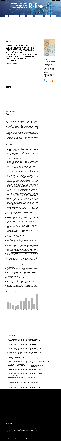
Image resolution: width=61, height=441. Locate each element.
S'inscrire (53, 0)
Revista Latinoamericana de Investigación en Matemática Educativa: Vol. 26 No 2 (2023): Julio (23, 356)
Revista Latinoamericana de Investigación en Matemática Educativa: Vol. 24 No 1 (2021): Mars (23, 340)
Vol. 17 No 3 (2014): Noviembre (10, 41)
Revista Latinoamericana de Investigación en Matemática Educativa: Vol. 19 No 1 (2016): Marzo (24, 348)
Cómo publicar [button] (29, 15)
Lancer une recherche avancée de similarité (22, 377)
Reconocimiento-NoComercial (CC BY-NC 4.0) (13, 440)
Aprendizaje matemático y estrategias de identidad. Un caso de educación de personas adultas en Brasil (25, 365)
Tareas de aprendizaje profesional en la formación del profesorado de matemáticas (21, 354)
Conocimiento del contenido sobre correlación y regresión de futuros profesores (21, 350)
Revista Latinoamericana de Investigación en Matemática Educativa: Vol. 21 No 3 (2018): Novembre (24, 352)
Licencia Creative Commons (33, 438)
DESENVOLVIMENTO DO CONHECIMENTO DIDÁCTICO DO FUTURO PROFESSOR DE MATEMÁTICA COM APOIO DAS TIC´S (28, 386)
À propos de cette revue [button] (14, 15)
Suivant (15, 375)
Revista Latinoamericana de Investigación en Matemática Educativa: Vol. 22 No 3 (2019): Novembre (24, 366)
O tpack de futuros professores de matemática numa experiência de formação (37, 368)
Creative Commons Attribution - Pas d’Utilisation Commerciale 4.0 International (49, 75)
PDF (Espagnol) (8, 87)
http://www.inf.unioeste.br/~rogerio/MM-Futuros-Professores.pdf (18, 158)
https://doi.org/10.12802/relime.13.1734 (11, 111)
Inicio (7, 15)
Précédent (7, 375)
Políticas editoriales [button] (38, 15)
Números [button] (22, 15)
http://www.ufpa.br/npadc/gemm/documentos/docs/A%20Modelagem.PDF (19, 200)
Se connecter (58, 0)
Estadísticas (47, 15)
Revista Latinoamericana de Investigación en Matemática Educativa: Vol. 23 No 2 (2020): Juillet (24, 369)
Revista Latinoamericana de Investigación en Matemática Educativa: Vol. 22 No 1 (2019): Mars (23, 360)
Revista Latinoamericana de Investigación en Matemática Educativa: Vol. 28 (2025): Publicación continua (25, 362)
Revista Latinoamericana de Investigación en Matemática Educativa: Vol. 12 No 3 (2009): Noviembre (24, 387)
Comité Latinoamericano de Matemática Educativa (15, 424)
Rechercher (53, 15)
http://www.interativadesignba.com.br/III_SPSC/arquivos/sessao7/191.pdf (24, 251)
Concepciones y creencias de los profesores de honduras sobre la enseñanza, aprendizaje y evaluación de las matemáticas (29, 372)
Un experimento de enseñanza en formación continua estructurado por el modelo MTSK (22, 339)
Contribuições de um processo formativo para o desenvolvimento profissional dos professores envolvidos (25, 358)
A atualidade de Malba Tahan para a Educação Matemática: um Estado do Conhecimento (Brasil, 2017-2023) (32, 361)
